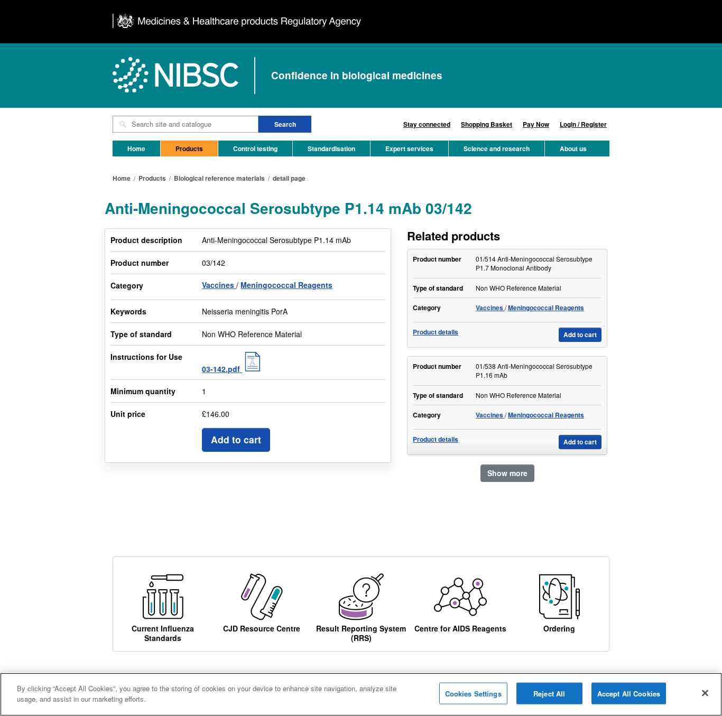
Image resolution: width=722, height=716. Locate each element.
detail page (289, 178)
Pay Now (536, 124)
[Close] (705, 692)
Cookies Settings (473, 694)
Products (189, 148)
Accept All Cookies (628, 694)
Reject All (549, 694)
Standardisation (331, 148)
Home (136, 148)
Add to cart (236, 439)
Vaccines (219, 285)
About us (573, 148)
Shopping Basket (486, 124)
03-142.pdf (222, 369)
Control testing (255, 148)
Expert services (409, 148)
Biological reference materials (219, 178)
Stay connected (426, 124)
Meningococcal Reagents (286, 285)
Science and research (497, 148)
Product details (435, 332)
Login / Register (583, 124)
